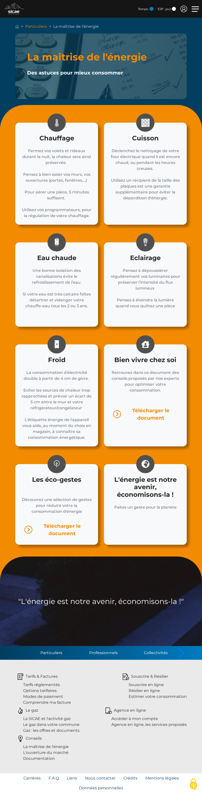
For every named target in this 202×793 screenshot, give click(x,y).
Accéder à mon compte (134, 718)
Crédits (130, 778)
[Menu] (195, 9)
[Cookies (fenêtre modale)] (193, 784)
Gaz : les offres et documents (51, 730)
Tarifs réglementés (41, 684)
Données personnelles (101, 788)
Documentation (39, 758)
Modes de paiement (43, 696)
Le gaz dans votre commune (51, 724)
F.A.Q (54, 778)
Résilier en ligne (144, 690)
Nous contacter (100, 778)
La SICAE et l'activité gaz (47, 718)
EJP (164, 9)
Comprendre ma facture (47, 702)
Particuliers (36, 26)
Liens (72, 778)
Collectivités (156, 652)
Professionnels (103, 652)
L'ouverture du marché (45, 752)
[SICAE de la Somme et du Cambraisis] (14, 8)
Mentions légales (162, 778)
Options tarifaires (40, 690)
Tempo (143, 9)
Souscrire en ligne (146, 684)
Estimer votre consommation (158, 696)
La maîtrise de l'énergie (46, 746)
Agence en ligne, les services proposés (149, 724)
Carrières (32, 778)
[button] (181, 652)
